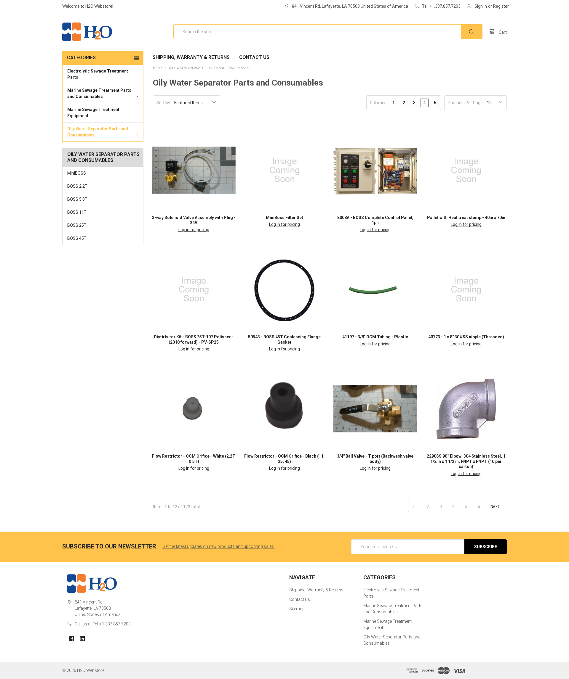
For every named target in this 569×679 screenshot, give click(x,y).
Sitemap (297, 608)
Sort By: (163, 102)
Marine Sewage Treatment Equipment (93, 112)
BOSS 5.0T (77, 199)
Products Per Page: (466, 102)
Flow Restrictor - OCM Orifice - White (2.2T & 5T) (193, 459)
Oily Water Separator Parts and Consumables (97, 131)
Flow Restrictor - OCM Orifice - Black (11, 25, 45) (284, 459)
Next (495, 506)
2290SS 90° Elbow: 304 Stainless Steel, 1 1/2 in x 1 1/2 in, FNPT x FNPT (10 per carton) (466, 461)
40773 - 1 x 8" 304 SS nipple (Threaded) (466, 336)
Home (157, 68)
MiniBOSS (76, 173)
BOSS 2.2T (77, 186)
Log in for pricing (193, 229)
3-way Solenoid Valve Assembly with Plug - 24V (194, 220)
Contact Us (254, 57)
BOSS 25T (77, 225)
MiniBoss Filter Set (284, 217)
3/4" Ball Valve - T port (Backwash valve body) (375, 459)
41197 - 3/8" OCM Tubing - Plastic (375, 336)
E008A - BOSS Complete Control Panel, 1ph (375, 220)
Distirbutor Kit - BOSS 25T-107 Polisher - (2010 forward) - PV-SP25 (194, 339)
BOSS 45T (77, 238)
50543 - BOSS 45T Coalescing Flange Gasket (284, 339)
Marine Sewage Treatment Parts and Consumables (99, 93)
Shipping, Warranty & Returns (191, 57)
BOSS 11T (77, 212)
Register (501, 6)
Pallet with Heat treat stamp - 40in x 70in (466, 217)
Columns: (378, 102)
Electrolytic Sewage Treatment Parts (97, 74)
